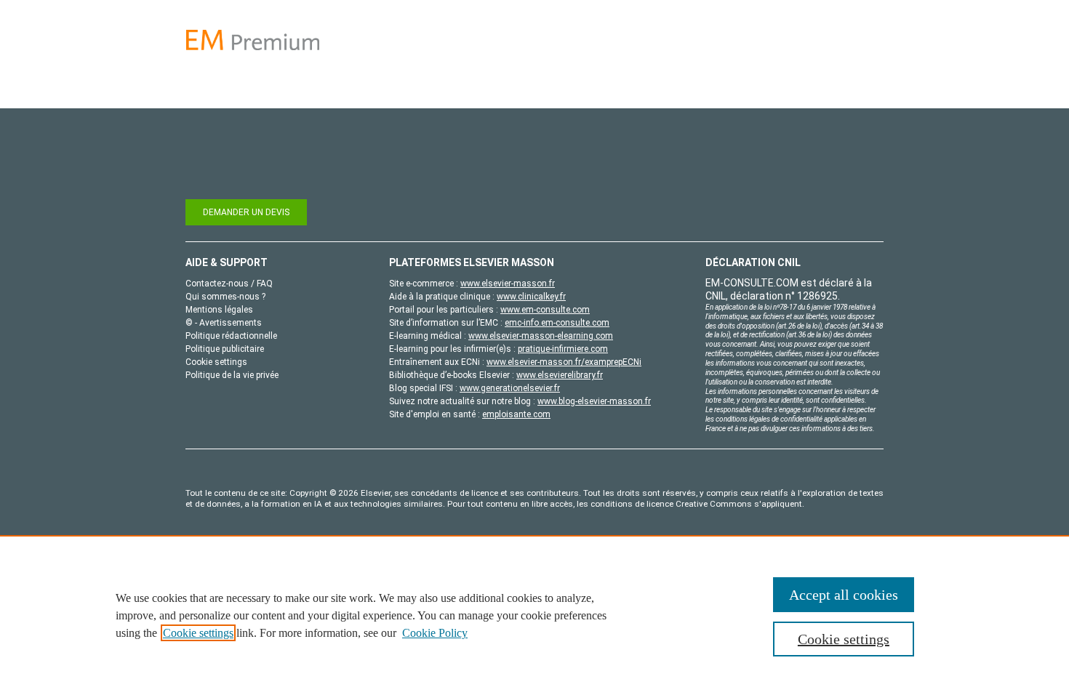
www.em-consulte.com (545, 310)
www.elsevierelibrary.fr (559, 375)
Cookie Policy (435, 633)
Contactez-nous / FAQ (229, 283)
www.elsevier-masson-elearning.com (540, 336)
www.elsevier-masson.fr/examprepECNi (564, 362)
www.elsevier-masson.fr (507, 283)
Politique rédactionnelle (231, 336)
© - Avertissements (223, 323)
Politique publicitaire (224, 349)
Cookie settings (198, 633)
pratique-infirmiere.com (563, 349)
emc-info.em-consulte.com (557, 323)
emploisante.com (516, 414)
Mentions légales (219, 310)
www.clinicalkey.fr (531, 297)
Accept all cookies (843, 595)
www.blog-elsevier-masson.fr (594, 401)
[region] (534, 615)
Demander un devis (246, 212)
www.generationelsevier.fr (510, 388)
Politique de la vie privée (232, 375)
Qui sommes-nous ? (225, 297)
